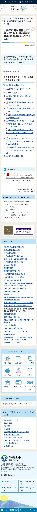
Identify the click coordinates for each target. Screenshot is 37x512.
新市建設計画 (8, 268)
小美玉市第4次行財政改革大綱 (14, 274)
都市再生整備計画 (10, 314)
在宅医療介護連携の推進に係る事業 (16, 432)
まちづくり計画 (13, 18)
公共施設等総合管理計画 (12, 280)
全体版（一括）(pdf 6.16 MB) (19, 89)
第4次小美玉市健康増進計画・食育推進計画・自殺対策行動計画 (18, 298)
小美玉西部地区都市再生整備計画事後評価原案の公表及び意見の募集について (18, 284)
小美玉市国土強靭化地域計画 (14, 328)
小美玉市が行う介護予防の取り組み (16, 440)
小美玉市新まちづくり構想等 (14, 277)
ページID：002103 (28, 45)
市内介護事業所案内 (11, 443)
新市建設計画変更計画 (12, 271)
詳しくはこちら (6, 472)
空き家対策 (8, 294)
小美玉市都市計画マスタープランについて (18, 302)
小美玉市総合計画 (10, 253)
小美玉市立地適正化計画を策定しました (18, 305)
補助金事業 (8, 423)
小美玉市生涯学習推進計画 (13, 256)
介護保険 (7, 429)
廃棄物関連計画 (9, 334)
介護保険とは (8, 446)
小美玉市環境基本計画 (12, 291)
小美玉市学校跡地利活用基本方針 (15, 288)
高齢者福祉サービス (11, 420)
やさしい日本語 (11, 2)
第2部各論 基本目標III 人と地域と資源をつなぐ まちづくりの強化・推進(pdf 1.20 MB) (20, 141)
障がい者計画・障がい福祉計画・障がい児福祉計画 (18, 321)
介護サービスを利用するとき (14, 437)
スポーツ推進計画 (10, 325)
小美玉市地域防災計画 (12, 250)
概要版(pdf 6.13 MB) (16, 85)
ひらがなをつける (27, 2)
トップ (4, 18)
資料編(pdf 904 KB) (16, 156)
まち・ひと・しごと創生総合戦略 (15, 259)
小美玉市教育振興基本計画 (13, 262)
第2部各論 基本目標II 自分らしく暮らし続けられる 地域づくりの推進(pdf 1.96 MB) (19, 132)
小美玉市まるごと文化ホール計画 (15, 331)
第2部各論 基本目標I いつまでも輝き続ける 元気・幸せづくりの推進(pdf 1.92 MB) (20, 124)
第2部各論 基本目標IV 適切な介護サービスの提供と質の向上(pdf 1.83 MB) (20, 150)
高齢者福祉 (8, 426)
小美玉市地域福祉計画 (12, 342)
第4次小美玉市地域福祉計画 (14, 247)
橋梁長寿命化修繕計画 (12, 317)
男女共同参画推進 (10, 265)
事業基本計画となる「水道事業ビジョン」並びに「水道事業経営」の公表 (18, 338)
